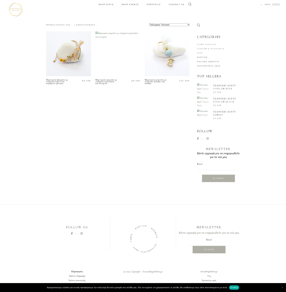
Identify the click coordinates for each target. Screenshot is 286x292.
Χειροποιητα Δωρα (209, 66)
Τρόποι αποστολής (77, 280)
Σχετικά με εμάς (209, 280)
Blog (209, 276)
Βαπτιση (202, 57)
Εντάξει (234, 287)
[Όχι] (282, 287)
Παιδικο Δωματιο (208, 62)
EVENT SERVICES (206, 44)
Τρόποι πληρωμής (77, 276)
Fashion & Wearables (211, 49)
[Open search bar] (189, 4)
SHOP (200, 53)
